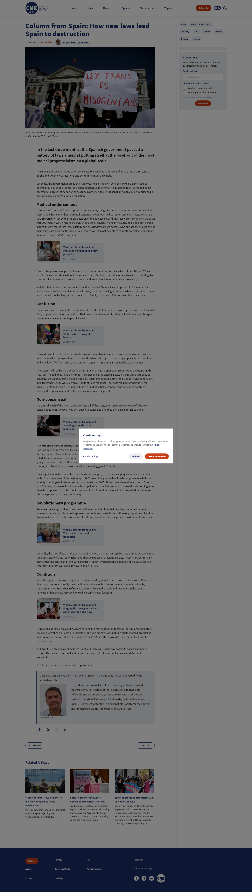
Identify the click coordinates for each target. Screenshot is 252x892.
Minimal (136, 456)
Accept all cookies (157, 456)
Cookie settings (90, 456)
